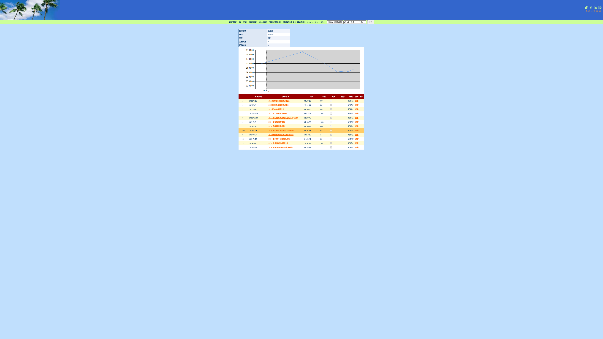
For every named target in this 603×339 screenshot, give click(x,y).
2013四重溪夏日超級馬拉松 (279, 105)
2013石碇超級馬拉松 (276, 109)
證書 (357, 101)
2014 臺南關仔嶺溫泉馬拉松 (279, 139)
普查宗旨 (253, 22)
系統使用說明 (275, 22)
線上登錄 (243, 22)
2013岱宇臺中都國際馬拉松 (279, 101)
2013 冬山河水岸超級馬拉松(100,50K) (283, 118)
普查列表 (233, 22)
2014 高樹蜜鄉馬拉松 (277, 122)
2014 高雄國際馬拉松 (277, 126)
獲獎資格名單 (289, 22)
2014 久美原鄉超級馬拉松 (278, 143)
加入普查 (263, 22)
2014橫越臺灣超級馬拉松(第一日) (281, 135)
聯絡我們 (301, 22)
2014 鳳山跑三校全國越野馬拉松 (281, 130)
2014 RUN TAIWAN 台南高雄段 (281, 147)
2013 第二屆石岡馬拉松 (278, 113)
